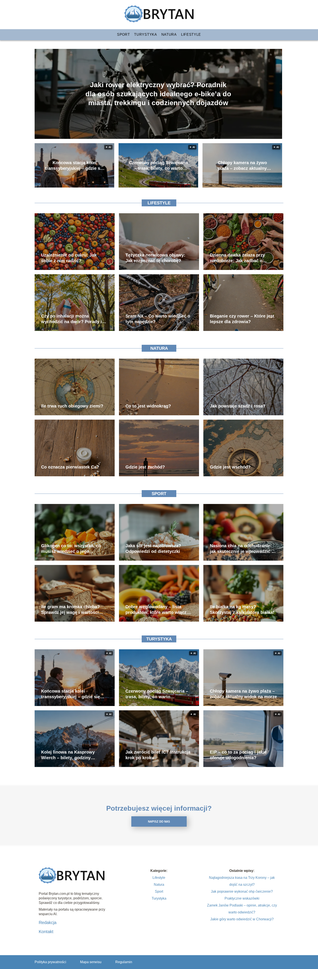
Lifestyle (191, 34)
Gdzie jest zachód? (145, 467)
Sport (123, 34)
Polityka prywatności (50, 962)
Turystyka (145, 34)
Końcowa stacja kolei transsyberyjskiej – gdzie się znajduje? (74, 165)
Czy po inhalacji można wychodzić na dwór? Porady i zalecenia (71, 319)
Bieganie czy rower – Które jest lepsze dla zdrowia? (242, 319)
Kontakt (46, 931)
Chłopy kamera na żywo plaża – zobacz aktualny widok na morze (242, 165)
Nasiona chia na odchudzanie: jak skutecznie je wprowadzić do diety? (243, 548)
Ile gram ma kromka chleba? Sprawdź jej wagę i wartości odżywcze (70, 609)
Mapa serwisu (90, 962)
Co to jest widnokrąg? (148, 406)
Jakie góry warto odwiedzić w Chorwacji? (242, 919)
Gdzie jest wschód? (230, 467)
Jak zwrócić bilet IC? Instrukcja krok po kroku (157, 755)
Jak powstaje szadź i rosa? (237, 406)
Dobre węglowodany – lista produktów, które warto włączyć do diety (158, 609)
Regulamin (123, 962)
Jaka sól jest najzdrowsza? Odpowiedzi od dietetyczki (153, 548)
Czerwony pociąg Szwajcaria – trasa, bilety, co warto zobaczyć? (158, 165)
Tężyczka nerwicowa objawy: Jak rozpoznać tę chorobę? (155, 258)
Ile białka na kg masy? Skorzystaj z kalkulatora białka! (242, 609)
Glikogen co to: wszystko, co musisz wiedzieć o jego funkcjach (71, 548)
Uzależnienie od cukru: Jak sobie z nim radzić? (68, 258)
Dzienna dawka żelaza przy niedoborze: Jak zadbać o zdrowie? (237, 258)
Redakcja (47, 922)
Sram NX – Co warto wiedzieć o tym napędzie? (157, 319)
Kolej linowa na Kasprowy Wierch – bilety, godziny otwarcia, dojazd (68, 755)
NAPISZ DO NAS (159, 821)
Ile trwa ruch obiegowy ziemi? (72, 406)
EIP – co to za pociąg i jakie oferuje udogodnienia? (238, 755)
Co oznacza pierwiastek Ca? (70, 467)
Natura (169, 34)
